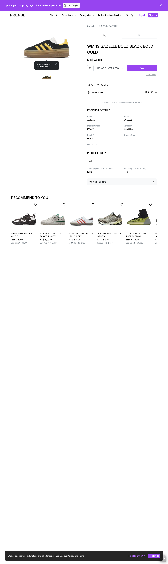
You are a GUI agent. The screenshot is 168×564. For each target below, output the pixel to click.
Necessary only (137, 556)
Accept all (154, 556)
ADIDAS (103, 26)
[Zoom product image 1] (47, 45)
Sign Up (153, 15)
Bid (139, 35)
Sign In (142, 15)
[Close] (55, 64)
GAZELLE (113, 26)
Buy (105, 35)
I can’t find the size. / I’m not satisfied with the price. (122, 102)
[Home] (17, 15)
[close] (160, 5)
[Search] (127, 15)
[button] (132, 15)
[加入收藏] (90, 68)
